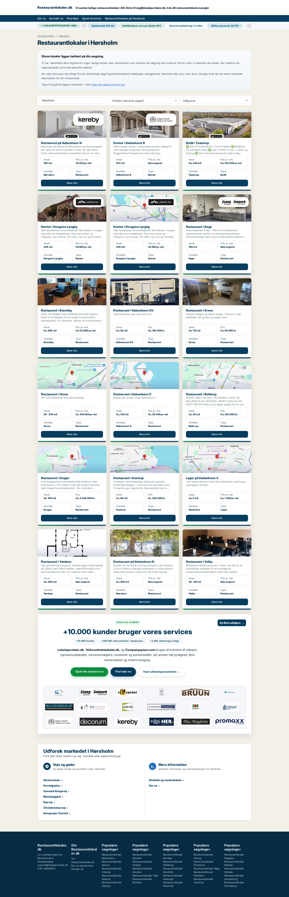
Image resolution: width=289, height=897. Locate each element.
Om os (41, 18)
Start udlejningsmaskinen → (161, 671)
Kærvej (47, 802)
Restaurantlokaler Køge (207, 868)
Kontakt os (56, 18)
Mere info (72, 183)
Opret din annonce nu (89, 671)
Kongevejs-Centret (55, 813)
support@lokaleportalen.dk (52, 865)
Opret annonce (92, 18)
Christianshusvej (54, 807)
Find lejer (73, 18)
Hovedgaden (51, 785)
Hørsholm (64, 36)
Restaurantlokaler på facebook (125, 18)
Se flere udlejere (232, 622)
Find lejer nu (123, 671)
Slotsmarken (51, 780)
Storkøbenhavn (46, 36)
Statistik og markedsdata (165, 780)
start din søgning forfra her (108, 84)
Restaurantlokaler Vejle (145, 875)
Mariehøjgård (52, 796)
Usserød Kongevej (55, 791)
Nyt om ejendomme (82, 865)
